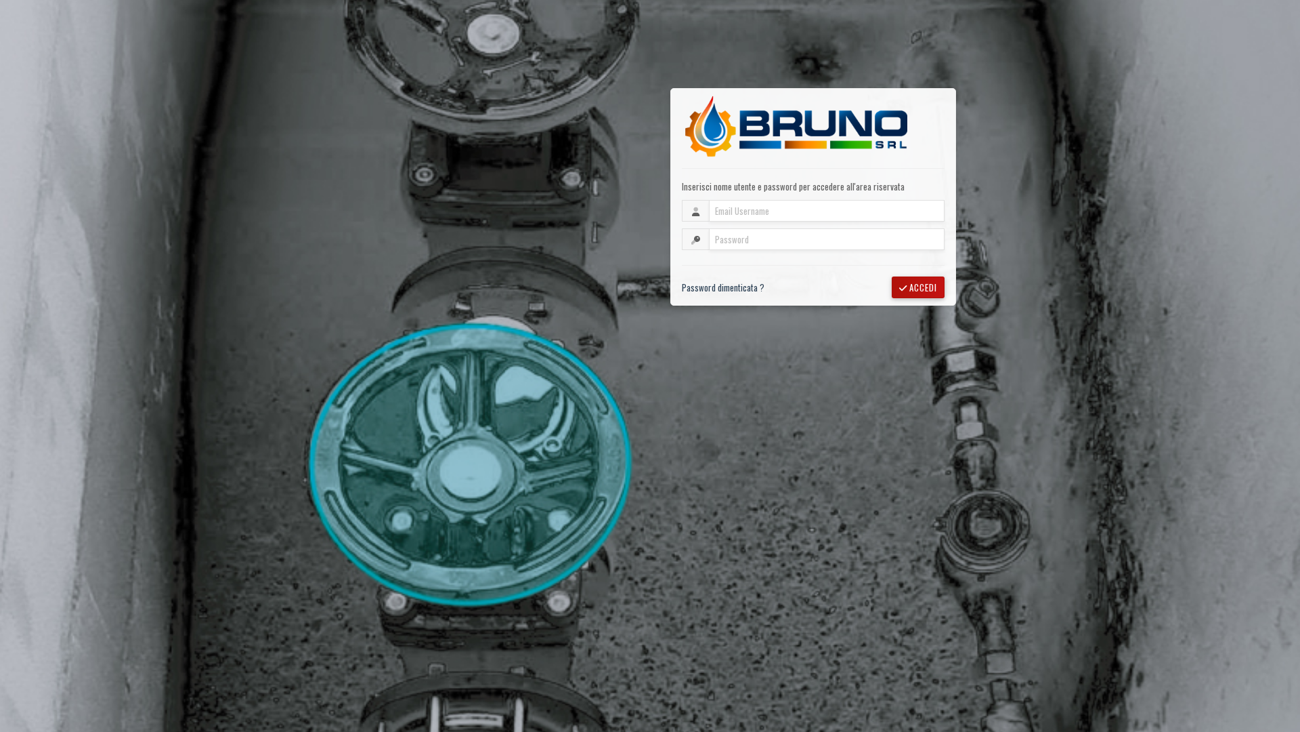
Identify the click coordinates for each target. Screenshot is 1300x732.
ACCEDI (922, 287)
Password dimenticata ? (723, 287)
